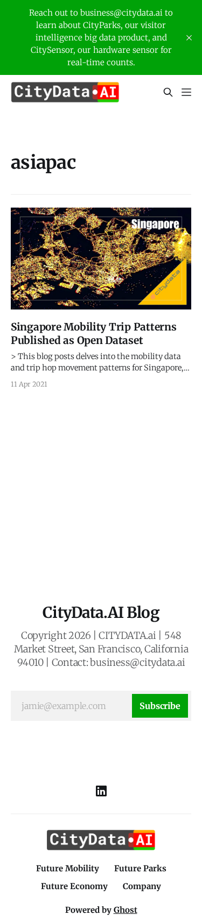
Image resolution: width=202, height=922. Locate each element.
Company (142, 886)
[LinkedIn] (101, 791)
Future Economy (74, 886)
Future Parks (140, 868)
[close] (189, 37)
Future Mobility (67, 868)
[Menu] (186, 92)
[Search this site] (168, 92)
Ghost (125, 910)
